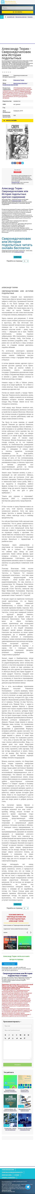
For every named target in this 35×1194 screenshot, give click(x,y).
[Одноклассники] (17, 163)
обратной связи (6, 1190)
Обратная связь (7, 1175)
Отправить (17, 1064)
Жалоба (17, 171)
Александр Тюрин (18, 80)
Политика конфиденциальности (12, 1172)
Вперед (17, 257)
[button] (5, 1035)
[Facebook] (15, 163)
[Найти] (31, 8)
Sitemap (16, 1175)
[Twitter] (22, 163)
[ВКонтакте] (12, 163)
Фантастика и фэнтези (20, 83)
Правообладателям (8, 1169)
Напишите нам (15, 182)
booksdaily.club (10, 2)
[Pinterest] (20, 163)
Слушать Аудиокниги (8, 1177)
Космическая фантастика (10, 84)
